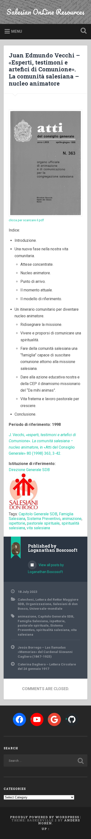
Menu (16, 31)
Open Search (82, 31)
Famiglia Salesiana (33, 621)
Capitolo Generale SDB (38, 514)
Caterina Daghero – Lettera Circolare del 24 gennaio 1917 (47, 666)
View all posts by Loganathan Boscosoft (46, 568)
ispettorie (17, 523)
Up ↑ (45, 829)
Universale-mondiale (45, 608)
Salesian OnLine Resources (45, 12)
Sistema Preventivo (43, 518)
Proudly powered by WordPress (44, 817)
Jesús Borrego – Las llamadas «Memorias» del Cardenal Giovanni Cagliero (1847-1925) (45, 651)
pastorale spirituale (43, 523)
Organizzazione (38, 604)
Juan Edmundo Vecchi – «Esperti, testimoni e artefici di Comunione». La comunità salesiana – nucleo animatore (44, 69)
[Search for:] (45, 760)
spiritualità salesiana (52, 630)
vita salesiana (38, 528)
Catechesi (26, 599)
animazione (72, 518)
